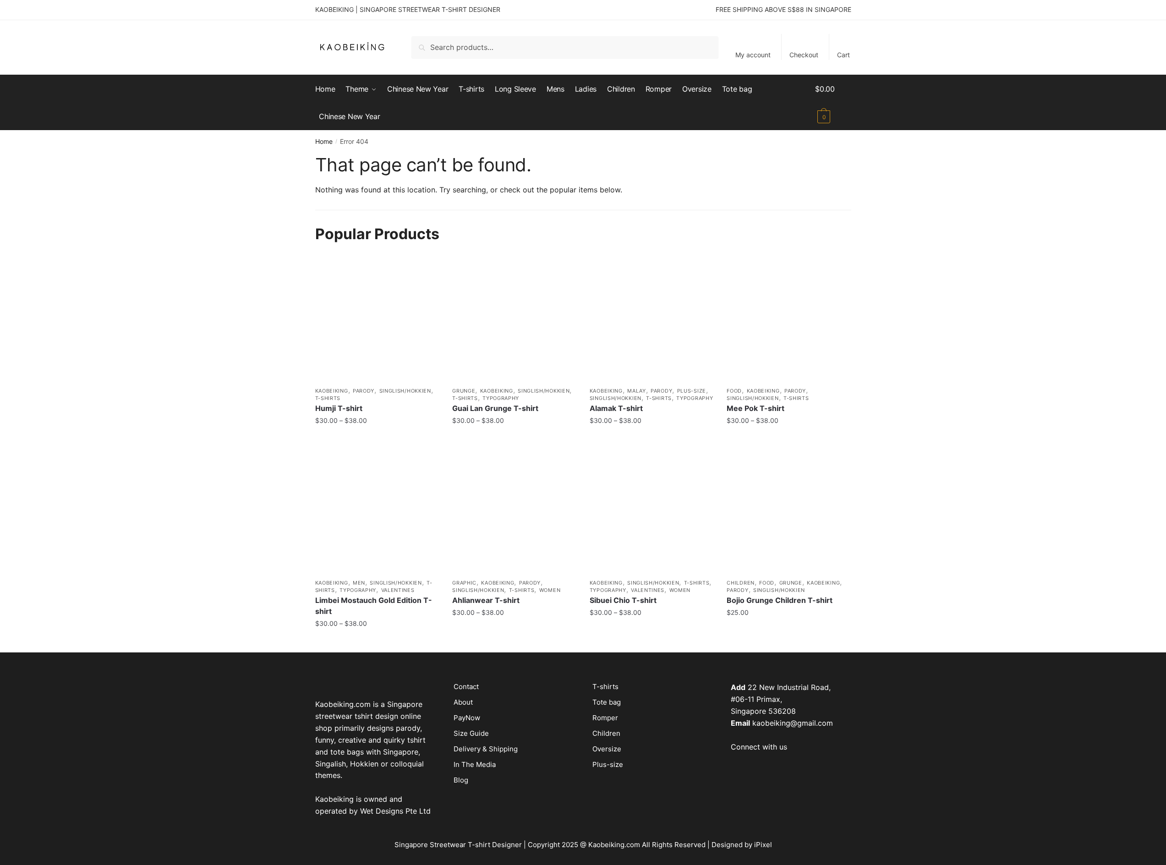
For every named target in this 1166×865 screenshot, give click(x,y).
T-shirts (328, 398)
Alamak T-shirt (616, 408)
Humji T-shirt (338, 408)
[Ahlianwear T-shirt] (514, 512)
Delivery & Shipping (486, 749)
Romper (605, 717)
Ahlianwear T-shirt (486, 600)
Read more (651, 439)
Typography (500, 398)
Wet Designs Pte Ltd (395, 811)
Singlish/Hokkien (405, 391)
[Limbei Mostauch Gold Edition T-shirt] (377, 512)
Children (741, 583)
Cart (843, 55)
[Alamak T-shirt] (651, 320)
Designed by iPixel (742, 844)
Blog (461, 780)
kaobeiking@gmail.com (792, 723)
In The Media (475, 764)
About (463, 702)
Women (550, 590)
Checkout (803, 55)
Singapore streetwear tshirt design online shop (368, 716)
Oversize (606, 749)
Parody (363, 391)
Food (734, 391)
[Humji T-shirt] (377, 320)
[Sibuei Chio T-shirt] (651, 512)
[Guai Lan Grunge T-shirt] (514, 320)
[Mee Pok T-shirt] (788, 320)
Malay (636, 391)
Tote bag (606, 702)
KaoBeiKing (331, 391)
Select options (376, 439)
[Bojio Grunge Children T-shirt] (788, 512)
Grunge (463, 391)
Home (324, 141)
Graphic (464, 583)
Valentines (398, 590)
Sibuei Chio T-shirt (623, 600)
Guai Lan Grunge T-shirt (495, 408)
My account (753, 55)
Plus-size (691, 391)
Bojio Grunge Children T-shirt (779, 600)
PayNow (467, 717)
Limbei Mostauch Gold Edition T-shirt (373, 606)
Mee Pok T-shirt (755, 408)
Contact (466, 686)
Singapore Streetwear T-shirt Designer (458, 844)
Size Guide (471, 733)
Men (359, 583)
